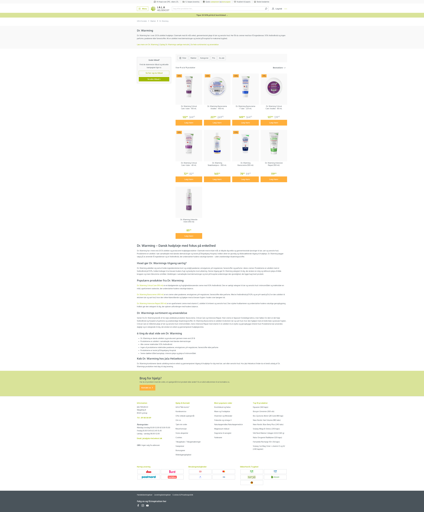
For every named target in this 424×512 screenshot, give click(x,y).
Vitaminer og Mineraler (223, 416)
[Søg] (266, 9)
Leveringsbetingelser (162, 495)
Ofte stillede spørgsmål (185, 416)
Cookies (179, 437)
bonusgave (226, 2)
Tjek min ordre (181, 424)
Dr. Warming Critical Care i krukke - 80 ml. (274, 107)
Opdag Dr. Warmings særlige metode (174, 44)
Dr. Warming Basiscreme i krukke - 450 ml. (217, 107)
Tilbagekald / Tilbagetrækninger (188, 442)
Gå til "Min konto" (182, 407)
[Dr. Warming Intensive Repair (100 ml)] (273, 143)
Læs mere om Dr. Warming (147, 44)
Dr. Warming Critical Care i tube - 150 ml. (189, 107)
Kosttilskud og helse (222, 407)
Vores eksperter (182, 433)
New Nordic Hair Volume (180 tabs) (267, 420)
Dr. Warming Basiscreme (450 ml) (150, 294)
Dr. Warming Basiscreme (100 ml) (245, 164)
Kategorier (204, 58)
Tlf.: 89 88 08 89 (144, 418)
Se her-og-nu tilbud (154, 73)
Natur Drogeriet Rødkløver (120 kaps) (267, 437)
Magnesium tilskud (221, 429)
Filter (184, 58)
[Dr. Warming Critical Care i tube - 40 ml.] (188, 143)
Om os (178, 420)
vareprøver (215, 2)
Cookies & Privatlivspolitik (182, 495)
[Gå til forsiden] (160, 8)
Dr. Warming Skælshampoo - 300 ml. (217, 164)
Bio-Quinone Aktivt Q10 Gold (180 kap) (268, 416)
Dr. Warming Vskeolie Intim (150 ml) (188, 220)
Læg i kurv (189, 123)
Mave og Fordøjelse (222, 411)
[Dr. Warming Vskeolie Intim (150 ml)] (188, 199)
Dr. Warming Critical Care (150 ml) (150, 285)
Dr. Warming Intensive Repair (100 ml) (274, 164)
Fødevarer (218, 437)
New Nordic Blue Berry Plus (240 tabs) (268, 424)
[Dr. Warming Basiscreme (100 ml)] (245, 143)
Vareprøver (180, 446)
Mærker (193, 58)
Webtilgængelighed (183, 455)
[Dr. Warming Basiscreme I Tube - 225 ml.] (245, 86)
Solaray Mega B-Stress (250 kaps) (266, 429)
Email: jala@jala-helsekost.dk (149, 438)
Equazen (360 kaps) (260, 407)
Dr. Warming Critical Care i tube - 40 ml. (189, 164)
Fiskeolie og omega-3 (222, 420)
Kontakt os (146, 388)
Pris (213, 58)
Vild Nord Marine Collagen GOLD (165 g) (268, 433)
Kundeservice (181, 411)
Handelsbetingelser (144, 495)
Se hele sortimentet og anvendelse (205, 44)
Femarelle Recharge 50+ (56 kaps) (266, 442)
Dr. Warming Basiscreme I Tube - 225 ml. (245, 107)
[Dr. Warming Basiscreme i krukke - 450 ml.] (217, 86)
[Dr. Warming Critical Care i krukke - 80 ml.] (273, 86)
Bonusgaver (180, 450)
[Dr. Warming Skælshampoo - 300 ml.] (217, 143)
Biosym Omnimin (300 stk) (263, 411)
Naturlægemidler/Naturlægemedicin (228, 424)
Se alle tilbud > (154, 79)
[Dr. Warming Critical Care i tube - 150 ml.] (188, 86)
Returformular (181, 429)
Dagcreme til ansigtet (222, 433)
